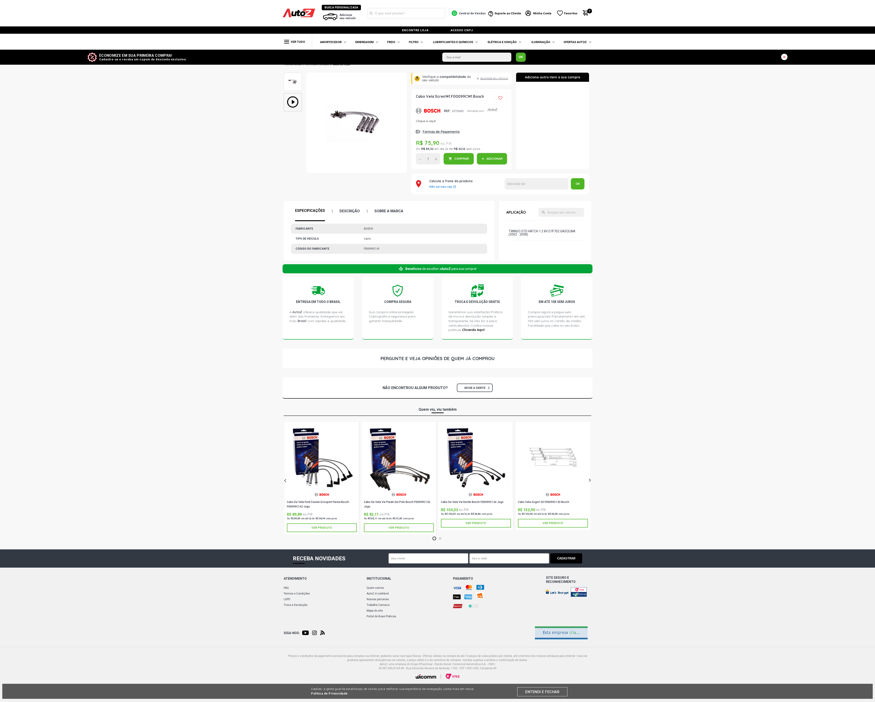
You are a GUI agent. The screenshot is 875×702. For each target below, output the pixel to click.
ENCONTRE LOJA (415, 30)
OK (521, 57)
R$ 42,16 (459, 149)
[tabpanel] (322, 478)
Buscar (371, 13)
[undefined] (356, 123)
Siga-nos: (292, 633)
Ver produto (321, 527)
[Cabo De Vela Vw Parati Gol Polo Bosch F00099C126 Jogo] (399, 458)
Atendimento (295, 578)
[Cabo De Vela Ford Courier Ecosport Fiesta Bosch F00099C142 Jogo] (322, 458)
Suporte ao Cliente (507, 13)
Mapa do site (375, 610)
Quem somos (375, 587)
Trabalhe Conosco (378, 605)
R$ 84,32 (427, 149)
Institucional (379, 578)
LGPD (287, 599)
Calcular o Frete (537, 184)
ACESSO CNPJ (461, 30)
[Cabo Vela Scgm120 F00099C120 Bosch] (553, 458)
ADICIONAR (494, 158)
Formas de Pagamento (441, 132)
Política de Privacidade (329, 693)
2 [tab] (440, 539)
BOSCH (428, 111)
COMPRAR (461, 158)
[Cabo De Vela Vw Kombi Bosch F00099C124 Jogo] (476, 458)
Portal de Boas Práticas (381, 616)
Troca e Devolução (295, 605)
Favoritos (570, 13)
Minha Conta (542, 13)
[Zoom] (293, 82)
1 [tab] (434, 538)
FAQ (286, 587)
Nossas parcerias (378, 599)
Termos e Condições (297, 593)
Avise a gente (474, 387)
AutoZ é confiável (378, 593)
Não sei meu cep (440, 186)
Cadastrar (566, 558)
